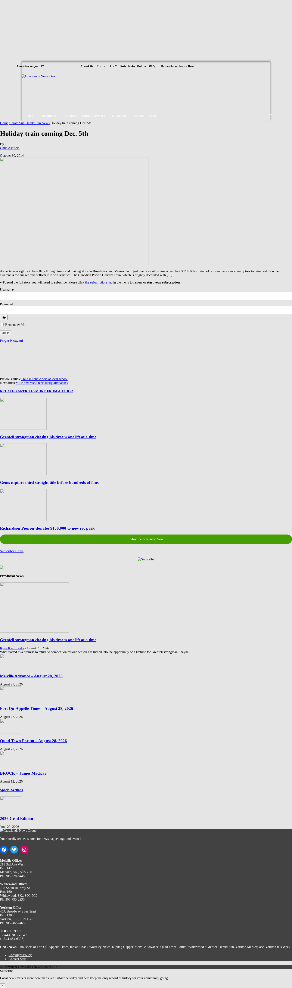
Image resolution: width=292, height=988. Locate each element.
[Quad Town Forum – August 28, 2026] (10, 732)
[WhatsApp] (53, 359)
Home (4, 123)
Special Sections (11, 790)
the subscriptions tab (98, 282)
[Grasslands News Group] (48, 90)
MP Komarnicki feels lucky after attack (42, 383)
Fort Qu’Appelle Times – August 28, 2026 (36, 708)
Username (7, 289)
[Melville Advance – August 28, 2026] (10, 668)
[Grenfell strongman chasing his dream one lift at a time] (23, 428)
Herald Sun (17, 123)
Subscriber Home (12, 551)
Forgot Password (11, 341)
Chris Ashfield (9, 148)
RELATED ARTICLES (17, 391)
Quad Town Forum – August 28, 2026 (33, 740)
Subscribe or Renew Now (146, 539)
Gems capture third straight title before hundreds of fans (49, 482)
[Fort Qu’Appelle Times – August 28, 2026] (10, 700)
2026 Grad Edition (16, 818)
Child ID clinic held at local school (44, 379)
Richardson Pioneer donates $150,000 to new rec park (47, 528)
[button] (270, 116)
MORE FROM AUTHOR (54, 391)
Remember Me (14, 324)
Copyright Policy (20, 955)
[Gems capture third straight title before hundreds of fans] (23, 474)
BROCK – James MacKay (23, 773)
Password (6, 304)
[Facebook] (261, 66)
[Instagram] (267, 66)
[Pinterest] (38, 359)
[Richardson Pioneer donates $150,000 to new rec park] (23, 520)
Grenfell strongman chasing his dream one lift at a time (48, 437)
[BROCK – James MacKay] (10, 765)
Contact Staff (17, 959)
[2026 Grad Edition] (10, 810)
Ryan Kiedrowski (12, 648)
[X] (273, 66)
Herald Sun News (37, 123)
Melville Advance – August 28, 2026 (31, 676)
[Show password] (4, 317)
